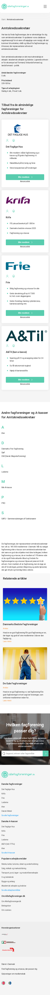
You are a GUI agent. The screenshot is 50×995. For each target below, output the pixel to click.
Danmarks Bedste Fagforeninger (20, 624)
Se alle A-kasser (8, 853)
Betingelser (6, 906)
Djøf (3, 452)
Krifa (3, 793)
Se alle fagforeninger (9, 815)
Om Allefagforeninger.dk (11, 901)
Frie (3, 798)
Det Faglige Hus (8, 789)
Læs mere (7, 641)
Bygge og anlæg (8, 881)
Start (3, 19)
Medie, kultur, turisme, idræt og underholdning (19, 864)
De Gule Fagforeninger (15, 683)
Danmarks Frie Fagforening (12, 449)
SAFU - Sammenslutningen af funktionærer (18, 519)
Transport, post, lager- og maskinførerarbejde (19, 873)
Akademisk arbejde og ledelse (13, 886)
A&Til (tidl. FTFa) (8, 844)
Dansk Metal (6, 811)
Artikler (5, 628)
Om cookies (6, 910)
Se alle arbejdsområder (10, 890)
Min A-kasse (6, 487)
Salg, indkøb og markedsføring (13, 868)
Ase (3, 433)
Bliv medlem (23, 177)
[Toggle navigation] (45, 6)
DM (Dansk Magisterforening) (13, 456)
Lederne (4, 472)
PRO (3, 503)
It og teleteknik (7, 877)
